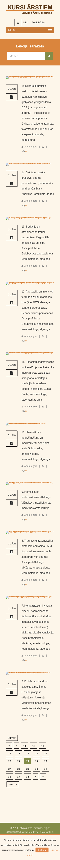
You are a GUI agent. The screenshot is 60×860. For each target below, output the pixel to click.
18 (18, 753)
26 (45, 761)
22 (9, 761)
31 (45, 768)
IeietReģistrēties (34, 22)
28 (18, 768)
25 (36, 761)
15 (33, 745)
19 (27, 753)
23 (18, 761)
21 (45, 753)
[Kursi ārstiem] (30, 9)
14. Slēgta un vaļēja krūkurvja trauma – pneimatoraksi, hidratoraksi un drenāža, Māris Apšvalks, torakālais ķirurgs (38, 183)
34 (27, 776)
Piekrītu (42, 849)
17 (9, 753)
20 (36, 753)
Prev (13, 737)
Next (12, 784)
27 (9, 768)
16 (42, 745)
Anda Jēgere (30, 146)
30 (36, 768)
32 (9, 776)
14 (24, 745)
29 (27, 768)
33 (18, 776)
